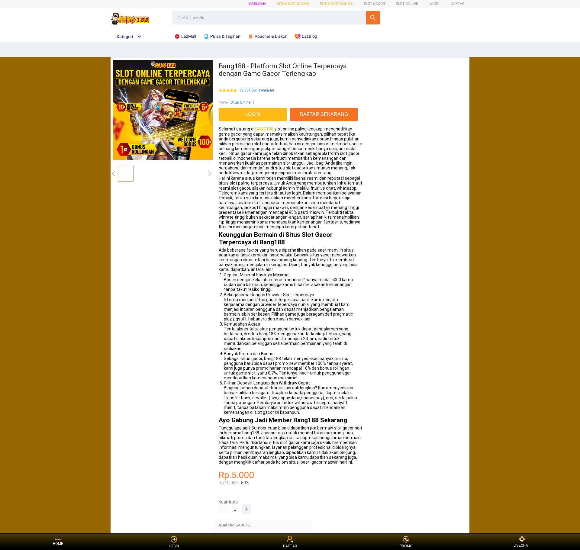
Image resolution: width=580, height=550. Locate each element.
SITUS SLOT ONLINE (336, 4)
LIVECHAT (522, 545)
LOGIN (434, 4)
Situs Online (240, 102)
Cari (373, 17)
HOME (58, 544)
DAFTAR (457, 4)
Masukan (257, 4)
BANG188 (264, 129)
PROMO (406, 546)
